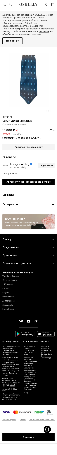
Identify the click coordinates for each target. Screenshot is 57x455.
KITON (7, 117)
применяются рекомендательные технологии (10, 352)
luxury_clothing (19, 164)
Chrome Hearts (9, 280)
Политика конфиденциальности (42, 420)
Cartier (5, 288)
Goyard (5, 292)
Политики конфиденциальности (21, 28)
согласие (44, 31)
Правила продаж (9, 420)
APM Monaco (8, 301)
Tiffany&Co (7, 284)
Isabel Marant (8, 297)
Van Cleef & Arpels (10, 276)
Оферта (23, 420)
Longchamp (8, 309)
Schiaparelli (7, 305)
